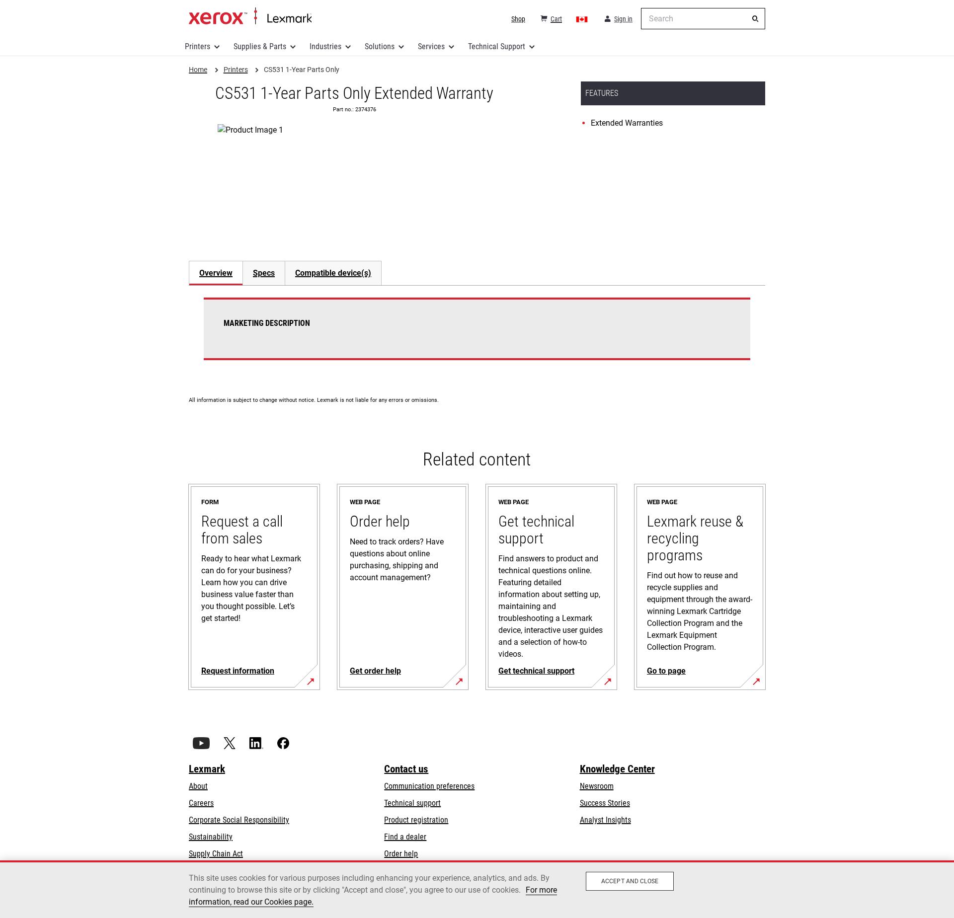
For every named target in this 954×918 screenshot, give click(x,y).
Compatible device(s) (333, 273)
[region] (477, 889)
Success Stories (605, 803)
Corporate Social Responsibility (239, 820)
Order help (401, 853)
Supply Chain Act (216, 853)
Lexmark (207, 769)
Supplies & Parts (260, 46)
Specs (264, 273)
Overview (216, 273)
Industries (325, 46)
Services (431, 46)
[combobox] (703, 18)
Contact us (406, 769)
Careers (201, 803)
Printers (197, 46)
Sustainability (211, 837)
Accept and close (629, 881)
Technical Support (496, 46)
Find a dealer (405, 837)
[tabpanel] (477, 335)
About (198, 786)
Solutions (380, 46)
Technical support (412, 803)
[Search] (755, 18)
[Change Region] (582, 19)
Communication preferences (429, 786)
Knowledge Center (617, 769)
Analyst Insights (605, 820)
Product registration (416, 820)
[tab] (215, 273)
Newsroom (597, 786)
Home (250, 16)
